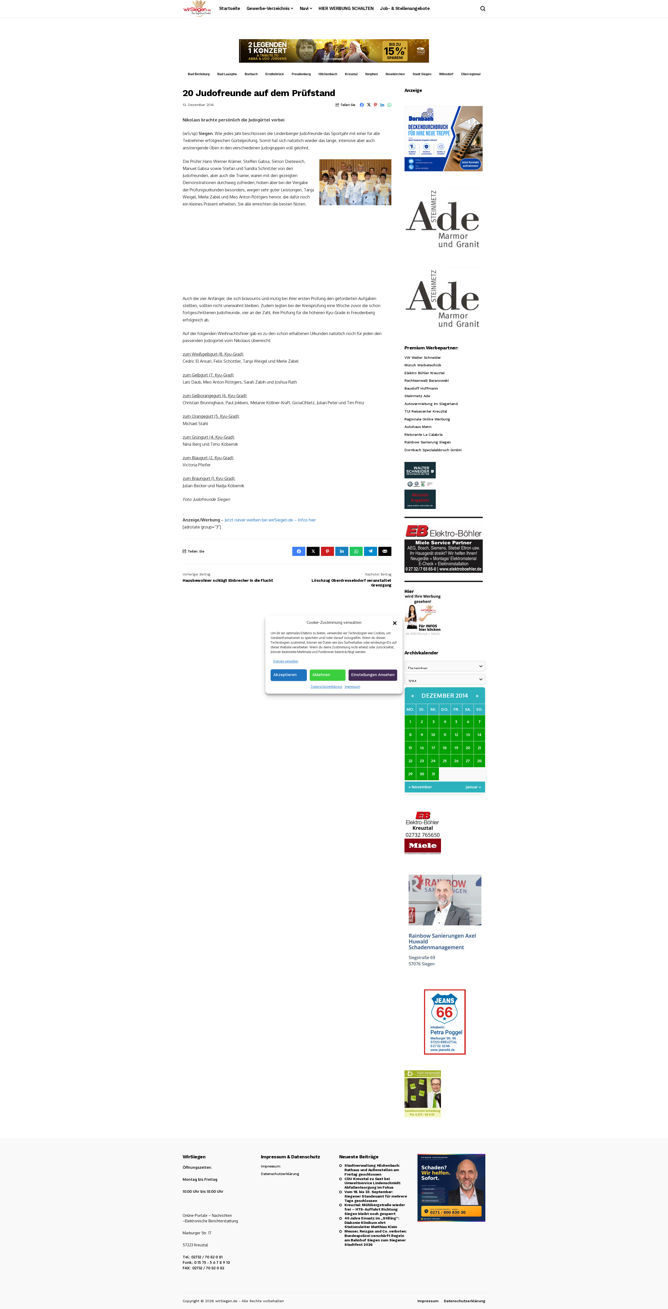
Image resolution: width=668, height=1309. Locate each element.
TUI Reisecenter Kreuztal (425, 411)
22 (410, 760)
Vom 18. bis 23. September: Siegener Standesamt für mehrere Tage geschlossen (375, 1196)
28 (479, 760)
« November (420, 786)
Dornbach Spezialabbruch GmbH (432, 450)
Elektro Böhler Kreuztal (424, 373)
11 (445, 734)
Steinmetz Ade (417, 396)
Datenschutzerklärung (326, 687)
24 (433, 760)
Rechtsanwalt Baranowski (426, 380)
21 (479, 747)
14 (479, 734)
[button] (394, 622)
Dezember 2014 (444, 695)
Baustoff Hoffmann (421, 388)
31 (433, 773)
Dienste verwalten (285, 661)
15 (410, 747)
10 (433, 734)
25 (445, 760)
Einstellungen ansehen (373, 674)
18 (445, 747)
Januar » (473, 786)
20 (468, 747)
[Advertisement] (287, 250)
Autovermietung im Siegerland (430, 404)
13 (468, 734)
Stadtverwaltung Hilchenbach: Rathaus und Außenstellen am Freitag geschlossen (372, 1169)
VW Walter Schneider (422, 357)
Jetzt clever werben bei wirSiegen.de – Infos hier (270, 520)
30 (422, 773)
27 (468, 760)
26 (456, 760)
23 (422, 760)
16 (422, 747)
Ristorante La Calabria (423, 434)
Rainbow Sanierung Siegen (427, 442)
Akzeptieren (285, 674)
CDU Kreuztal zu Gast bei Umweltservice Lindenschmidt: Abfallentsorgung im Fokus (372, 1183)
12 (456, 734)
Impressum (352, 687)
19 (456, 747)
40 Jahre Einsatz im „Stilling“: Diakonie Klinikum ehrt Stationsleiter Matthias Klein (371, 1222)
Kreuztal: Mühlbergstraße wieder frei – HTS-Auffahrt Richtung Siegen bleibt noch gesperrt (374, 1209)
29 (410, 773)
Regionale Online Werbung (427, 419)
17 (433, 747)
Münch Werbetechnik (422, 365)
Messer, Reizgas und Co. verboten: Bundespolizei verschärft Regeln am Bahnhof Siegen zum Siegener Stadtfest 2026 (375, 1237)
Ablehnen (321, 674)
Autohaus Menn (418, 427)
